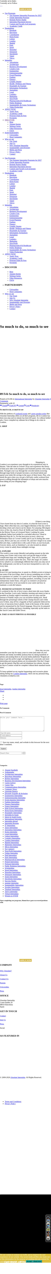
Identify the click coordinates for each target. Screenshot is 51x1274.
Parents (2, 983)
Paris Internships (11, 857)
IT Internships (10, 825)
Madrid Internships (12, 843)
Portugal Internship (12, 864)
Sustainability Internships (14, 885)
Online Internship (11, 853)
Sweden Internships (12, 887)
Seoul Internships (11, 870)
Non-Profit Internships (13, 851)
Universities (4, 987)
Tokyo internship (11, 892)
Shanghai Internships (12, 872)
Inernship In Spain (12, 815)
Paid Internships (11, 855)
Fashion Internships (12, 802)
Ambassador (9, 772)
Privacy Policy (10, 1104)
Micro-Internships (11, 847)
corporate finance (11, 791)
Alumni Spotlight (11, 770)
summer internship (12, 883)
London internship (20, 674)
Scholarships (9, 868)
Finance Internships (12, 804)
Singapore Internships (13, 875)
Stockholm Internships (13, 879)
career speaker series (38, 414)
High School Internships (14, 808)
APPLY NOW (25, 9)
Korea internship (11, 832)
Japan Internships (11, 828)
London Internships (12, 840)
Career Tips (9, 785)
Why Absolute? (6, 971)
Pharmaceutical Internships (15, 860)
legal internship (5, 689)
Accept (29, 1261)
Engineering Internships (14, 796)
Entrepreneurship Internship (15, 798)
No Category (9, 849)
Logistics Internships (12, 838)
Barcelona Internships (13, 776)
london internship (18, 689)
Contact (3, 1016)
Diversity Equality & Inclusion (16, 794)
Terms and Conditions (13, 1102)
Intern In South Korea (13, 817)
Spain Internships (11, 877)
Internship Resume (12, 823)
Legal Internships (11, 834)
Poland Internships (12, 862)
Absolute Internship (42, 399)
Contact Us (4, 979)
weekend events (21, 414)
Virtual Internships (12, 894)
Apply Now (21, 1269)
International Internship (23, 399)
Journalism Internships (13, 830)
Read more (37, 1261)
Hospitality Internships (13, 813)
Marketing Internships (13, 845)
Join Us (3, 1020)
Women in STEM (11, 896)
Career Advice (10, 783)
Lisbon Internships (12, 836)
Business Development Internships (18, 781)
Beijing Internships (12, 779)
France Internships (12, 806)
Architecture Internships (14, 774)
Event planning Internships (15, 800)
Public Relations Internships (15, 866)
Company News (11, 789)
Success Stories (10, 881)
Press (2, 991)
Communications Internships (15, 787)
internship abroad (11, 821)
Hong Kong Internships (13, 811)
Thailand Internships (12, 889)
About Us (3, 975)
